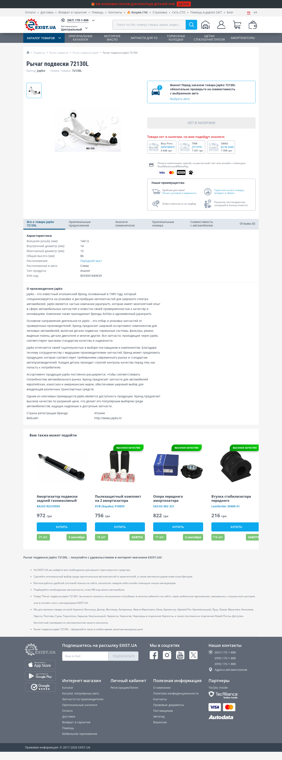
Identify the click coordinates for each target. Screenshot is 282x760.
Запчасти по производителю (82, 699)
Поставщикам (163, 711)
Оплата (30, 12)
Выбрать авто (180, 99)
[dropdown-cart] (237, 25)
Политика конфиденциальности (176, 693)
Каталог (67, 688)
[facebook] (154, 655)
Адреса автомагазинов (231, 670)
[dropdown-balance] (253, 25)
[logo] (40, 25)
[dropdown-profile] (221, 25)
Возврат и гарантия (72, 12)
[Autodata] (233, 717)
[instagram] (167, 655)
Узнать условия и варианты (179, 193)
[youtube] (180, 655)
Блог (230, 12)
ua (255, 12)
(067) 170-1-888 (225, 652)
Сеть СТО (178, 12)
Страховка (160, 12)
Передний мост (91, 261)
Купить (62, 527)
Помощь (97, 12)
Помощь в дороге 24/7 (206, 12)
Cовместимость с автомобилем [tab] (201, 223)
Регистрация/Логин (124, 688)
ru (248, 12)
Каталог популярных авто (80, 693)
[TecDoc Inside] (233, 694)
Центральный (71, 28)
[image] (62, 466)
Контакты (115, 12)
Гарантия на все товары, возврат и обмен (229, 192)
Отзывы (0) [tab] (247, 223)
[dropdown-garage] (205, 25)
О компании (162, 688)
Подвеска (39, 52)
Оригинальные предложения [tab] (80, 223)
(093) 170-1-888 (225, 664)
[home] (28, 52)
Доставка (46, 12)
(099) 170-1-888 (225, 658)
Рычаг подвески (59, 52)
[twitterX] (193, 655)
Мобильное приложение (79, 734)
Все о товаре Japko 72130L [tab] (40, 223)
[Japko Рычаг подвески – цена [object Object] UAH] (34, 90)
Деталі (183, 4)
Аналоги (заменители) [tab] (125, 223)
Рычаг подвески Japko (86, 52)
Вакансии (160, 722)
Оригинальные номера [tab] (163, 223)
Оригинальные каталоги (79, 705)
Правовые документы (168, 705)
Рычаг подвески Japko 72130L (120, 52)
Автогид (159, 716)
